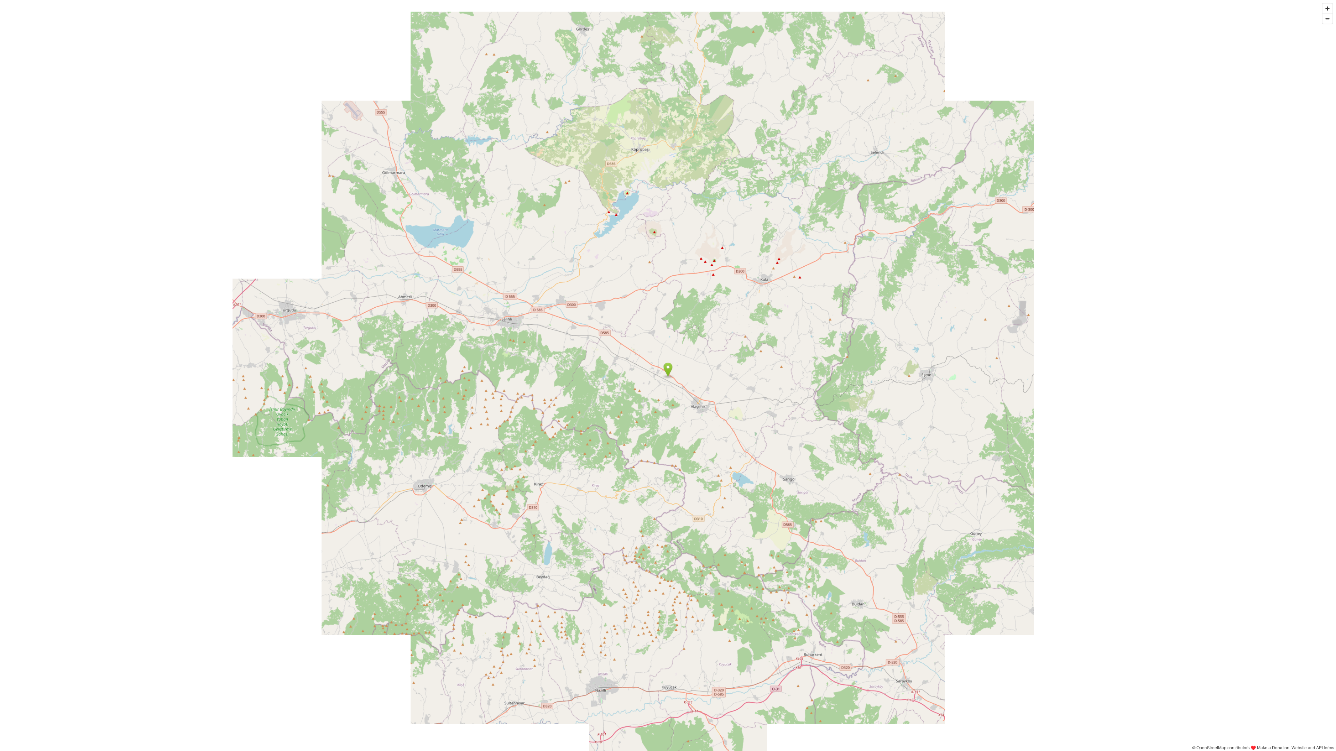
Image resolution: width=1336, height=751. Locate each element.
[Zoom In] (1327, 8)
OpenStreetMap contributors (1223, 747)
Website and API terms (1312, 747)
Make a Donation (1273, 747)
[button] (668, 370)
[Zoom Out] (1327, 19)
